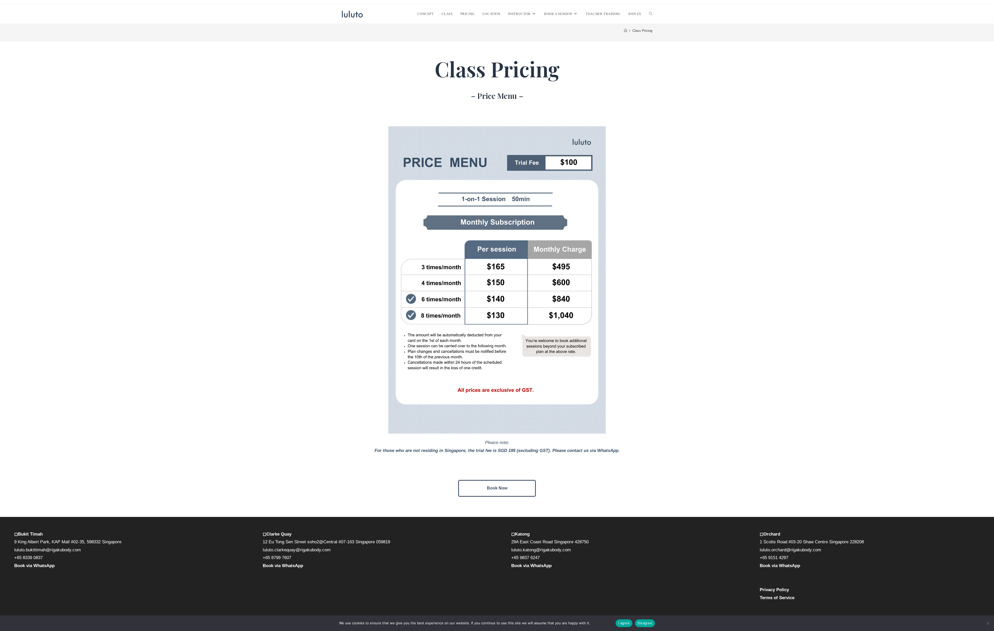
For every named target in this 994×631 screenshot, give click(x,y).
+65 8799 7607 (277, 557)
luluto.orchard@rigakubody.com (790, 549)
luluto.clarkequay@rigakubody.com (297, 549)
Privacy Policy (774, 589)
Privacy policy (602, 623)
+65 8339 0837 (28, 557)
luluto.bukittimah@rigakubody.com (47, 549)
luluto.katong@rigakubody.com (541, 549)
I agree (624, 623)
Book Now (497, 488)
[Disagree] (987, 623)
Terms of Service (777, 597)
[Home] (625, 31)
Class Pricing (642, 31)
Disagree (645, 623)
